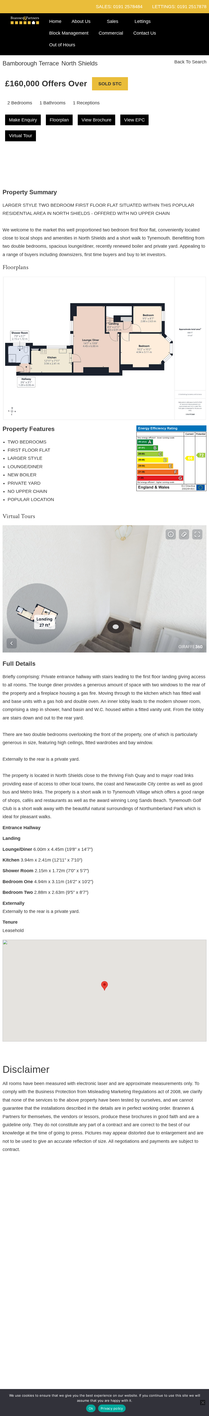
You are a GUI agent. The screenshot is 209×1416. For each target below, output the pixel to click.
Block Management (68, 33)
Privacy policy (112, 1408)
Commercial (111, 33)
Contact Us (144, 33)
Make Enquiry (23, 119)
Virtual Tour (20, 135)
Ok (91, 1408)
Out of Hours (62, 44)
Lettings (143, 21)
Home (55, 21)
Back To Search (189, 61)
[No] (202, 1402)
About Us (81, 21)
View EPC (134, 119)
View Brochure (96, 119)
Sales (112, 21)
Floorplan (59, 119)
